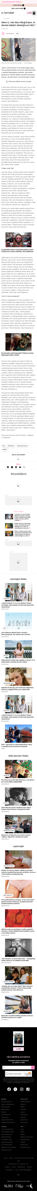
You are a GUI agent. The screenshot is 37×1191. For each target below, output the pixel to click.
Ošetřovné (3, 1112)
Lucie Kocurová (4, 636)
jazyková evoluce (22, 445)
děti (17, 33)
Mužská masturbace (6, 1137)
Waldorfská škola (9, 683)
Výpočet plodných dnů (6, 1101)
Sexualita (23, 1112)
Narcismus (23, 1104)
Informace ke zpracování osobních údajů (24, 1158)
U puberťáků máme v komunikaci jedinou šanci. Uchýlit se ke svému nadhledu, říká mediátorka (17, 250)
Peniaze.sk (29, 1167)
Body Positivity (8, 895)
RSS (18, 1161)
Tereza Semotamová (6, 962)
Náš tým (22, 1131)
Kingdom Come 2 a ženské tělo (8, 1147)
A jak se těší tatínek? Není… (7, 1129)
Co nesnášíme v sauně (6, 1139)
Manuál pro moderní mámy (27, 1137)
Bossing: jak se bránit (6, 1150)
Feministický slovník (25, 1147)
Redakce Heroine (5, 876)
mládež (4, 449)
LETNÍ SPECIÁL (17, 5)
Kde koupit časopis (25, 1139)
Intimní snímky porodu (6, 1134)
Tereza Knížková (18, 473)
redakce (3, 748)
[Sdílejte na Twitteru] (12, 467)
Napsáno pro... (8, 1011)
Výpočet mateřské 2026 (7, 1119)
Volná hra (6, 775)
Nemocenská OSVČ (5, 1114)
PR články (23, 1142)
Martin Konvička (5, 609)
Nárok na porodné (5, 1107)
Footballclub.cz (9, 1169)
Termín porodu (4, 1117)
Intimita (6, 803)
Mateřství (23, 1107)
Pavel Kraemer (4, 691)
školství (6, 655)
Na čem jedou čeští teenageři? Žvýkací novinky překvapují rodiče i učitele (17, 354)
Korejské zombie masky (6, 1142)
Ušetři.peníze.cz (21, 1167)
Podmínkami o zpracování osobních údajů (23, 1081)
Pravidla (11, 1158)
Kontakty (23, 1134)
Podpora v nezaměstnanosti (7, 1104)
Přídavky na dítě (5, 1109)
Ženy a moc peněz (17, 8)
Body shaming (24, 1114)
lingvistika (11, 445)
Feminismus (23, 1109)
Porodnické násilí (9, 866)
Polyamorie (23, 1117)
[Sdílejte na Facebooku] (8, 467)
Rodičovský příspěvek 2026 (7, 1122)
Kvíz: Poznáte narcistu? (6, 1144)
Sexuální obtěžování (25, 1101)
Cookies (5, 1158)
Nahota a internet (9, 981)
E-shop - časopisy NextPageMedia (23, 1169)
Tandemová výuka (9, 830)
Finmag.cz (7, 1167)
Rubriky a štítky (24, 1144)
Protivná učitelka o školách (7, 1131)
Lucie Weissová (4, 1019)
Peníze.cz (14, 1167)
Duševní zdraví (24, 1119)
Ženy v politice (24, 1122)
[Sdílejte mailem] (20, 467)
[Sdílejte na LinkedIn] (16, 467)
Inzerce (22, 1129)
